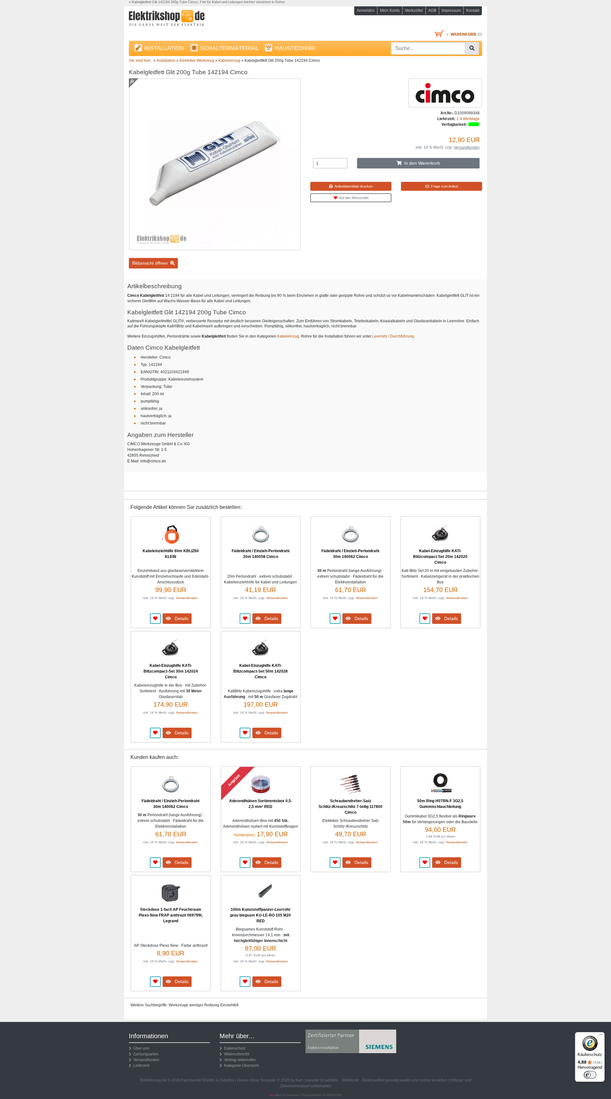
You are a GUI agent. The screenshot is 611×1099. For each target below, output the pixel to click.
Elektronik (350, 1080)
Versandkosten (467, 147)
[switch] (590, 1075)
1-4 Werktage (468, 119)
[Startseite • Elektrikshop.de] (184, 19)
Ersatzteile (329, 1080)
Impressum (451, 10)
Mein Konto (390, 10)
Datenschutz (234, 1048)
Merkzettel (414, 10)
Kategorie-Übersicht (240, 1065)
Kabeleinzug (288, 336)
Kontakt (472, 10)
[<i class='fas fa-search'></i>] (472, 48)
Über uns (140, 1048)
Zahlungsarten (144, 1054)
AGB (432, 10)
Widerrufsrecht (235, 1054)
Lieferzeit (140, 1065)
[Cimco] (445, 92)
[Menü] (601, 1036)
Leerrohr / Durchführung (393, 336)
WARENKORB (463, 34)
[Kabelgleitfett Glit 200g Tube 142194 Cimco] (215, 247)
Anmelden (366, 10)
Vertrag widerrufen (239, 1060)
